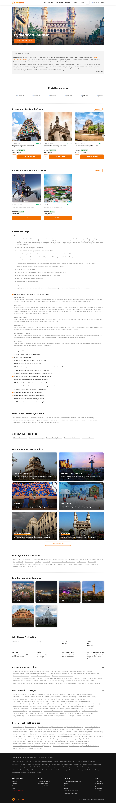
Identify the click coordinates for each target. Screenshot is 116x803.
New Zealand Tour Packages (21, 746)
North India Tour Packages (69, 697)
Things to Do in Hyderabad (54, 438)
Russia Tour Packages (19, 743)
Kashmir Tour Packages (51, 694)
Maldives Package (18, 727)
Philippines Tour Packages (34, 741)
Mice (82, 2)
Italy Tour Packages (70, 734)
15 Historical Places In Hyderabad (22, 683)
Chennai (16, 601)
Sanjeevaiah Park (18, 562)
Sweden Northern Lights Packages (41, 746)
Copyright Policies (43, 786)
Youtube (99, 790)
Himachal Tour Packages (35, 694)
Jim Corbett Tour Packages (38, 704)
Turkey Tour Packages (19, 736)
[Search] (88, 2)
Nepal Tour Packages (95, 736)
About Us (14, 781)
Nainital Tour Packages (69, 706)
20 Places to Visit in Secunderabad (66, 683)
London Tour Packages (80, 732)
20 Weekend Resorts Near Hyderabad (81, 671)
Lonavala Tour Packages (83, 716)
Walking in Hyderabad (36, 422)
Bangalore (87, 601)
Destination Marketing (70, 793)
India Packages (16, 757)
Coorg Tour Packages (51, 713)
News (14, 788)
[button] (19, 26)
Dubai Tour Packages (44, 727)
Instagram (100, 783)
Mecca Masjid (92, 562)
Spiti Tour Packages (31, 761)
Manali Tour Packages (67, 701)
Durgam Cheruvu (51, 559)
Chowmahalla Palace (38, 559)
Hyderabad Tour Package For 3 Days (86, 146)
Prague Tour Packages (48, 743)
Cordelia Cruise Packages (20, 713)
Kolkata (40, 625)
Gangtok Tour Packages (78, 699)
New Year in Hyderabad (73, 420)
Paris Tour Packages (65, 732)
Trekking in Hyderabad (36, 418)
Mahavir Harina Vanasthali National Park (91, 559)
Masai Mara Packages (63, 743)
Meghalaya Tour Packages (21, 704)
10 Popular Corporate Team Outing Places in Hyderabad (29, 673)
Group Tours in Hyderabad (89, 420)
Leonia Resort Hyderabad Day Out (54, 207)
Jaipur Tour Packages (87, 708)
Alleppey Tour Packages (34, 772)
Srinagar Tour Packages (51, 716)
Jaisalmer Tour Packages (64, 767)
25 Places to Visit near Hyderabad (23, 671)
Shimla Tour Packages (52, 701)
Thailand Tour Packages (20, 729)
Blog (65, 786)
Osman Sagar (29, 562)
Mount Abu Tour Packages (72, 711)
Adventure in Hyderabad (52, 422)
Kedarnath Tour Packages (85, 706)
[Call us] (14, 157)
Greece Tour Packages (51, 732)
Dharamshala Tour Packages (39, 708)
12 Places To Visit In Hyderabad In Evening (52, 681)
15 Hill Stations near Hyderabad (59, 671)
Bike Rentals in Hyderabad (20, 418)
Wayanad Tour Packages (57, 708)
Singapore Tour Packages (92, 727)
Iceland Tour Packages (84, 734)
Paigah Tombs (17, 559)
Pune (62, 601)
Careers (14, 783)
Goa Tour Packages (37, 697)
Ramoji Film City (31, 567)
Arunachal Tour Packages (72, 704)
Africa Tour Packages (82, 741)
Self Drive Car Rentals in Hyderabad (23, 420)
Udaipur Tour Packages (35, 711)
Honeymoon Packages (46, 757)
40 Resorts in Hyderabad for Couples (89, 683)
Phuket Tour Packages (95, 732)
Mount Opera (62, 564)
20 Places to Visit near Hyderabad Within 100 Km (85, 673)
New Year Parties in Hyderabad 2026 (58, 673)
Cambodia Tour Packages (91, 746)
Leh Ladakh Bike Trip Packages (38, 706)
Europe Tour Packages (59, 727)
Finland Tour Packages (38, 734)
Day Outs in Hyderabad (42, 420)
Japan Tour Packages (85, 739)
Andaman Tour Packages (84, 694)
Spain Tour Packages (49, 736)
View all (97, 109)
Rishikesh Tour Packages (82, 701)
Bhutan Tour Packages (35, 729)
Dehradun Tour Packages (66, 716)
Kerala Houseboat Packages (90, 704)
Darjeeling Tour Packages (20, 706)
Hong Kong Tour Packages (52, 741)
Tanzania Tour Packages (35, 748)
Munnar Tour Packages (36, 713)
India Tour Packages (36, 699)
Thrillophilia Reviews (18, 786)
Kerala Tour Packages (72, 708)
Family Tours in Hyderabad (21, 422)
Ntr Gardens (26, 559)
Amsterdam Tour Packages (54, 734)
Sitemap (66, 788)
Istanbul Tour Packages (80, 736)
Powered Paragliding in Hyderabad (23, 207)
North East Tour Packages (20, 699)
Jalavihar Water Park (19, 567)
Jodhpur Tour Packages (20, 711)
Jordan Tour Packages (19, 748)
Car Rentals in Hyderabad (85, 418)
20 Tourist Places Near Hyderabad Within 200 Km (57, 678)
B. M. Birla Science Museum (75, 564)
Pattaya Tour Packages (36, 732)
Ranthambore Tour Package (90, 711)
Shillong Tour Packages (66, 713)
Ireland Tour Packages (67, 741)
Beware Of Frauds (18, 790)
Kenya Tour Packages (34, 743)
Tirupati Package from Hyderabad (23, 146)
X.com (98, 786)
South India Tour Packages (87, 697)
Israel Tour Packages (75, 746)
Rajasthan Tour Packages (67, 694)
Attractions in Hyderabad (52, 418)
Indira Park (38, 562)
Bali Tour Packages (30, 727)
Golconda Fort (63, 559)
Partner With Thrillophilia (71, 790)
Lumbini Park (46, 562)
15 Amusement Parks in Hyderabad (44, 683)
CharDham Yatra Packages (21, 708)
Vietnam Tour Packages (36, 739)
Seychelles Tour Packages (84, 729)
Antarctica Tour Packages (79, 743)
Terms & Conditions (44, 781)
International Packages (30, 757)
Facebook (99, 781)
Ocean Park (39, 564)
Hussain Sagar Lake (29, 564)
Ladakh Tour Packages (19, 694)
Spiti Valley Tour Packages (52, 697)
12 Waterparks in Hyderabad (21, 676)
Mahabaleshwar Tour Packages (84, 713)
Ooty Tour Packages (63, 699)
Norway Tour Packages (34, 736)
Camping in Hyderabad (58, 420)
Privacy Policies (43, 783)
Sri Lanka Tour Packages (51, 729)
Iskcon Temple (17, 564)
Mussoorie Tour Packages (55, 704)
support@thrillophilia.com (73, 781)
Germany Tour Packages (64, 736)
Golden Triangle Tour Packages (53, 711)
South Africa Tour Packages (69, 739)
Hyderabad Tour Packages (36, 438)
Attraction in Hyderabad (20, 438)
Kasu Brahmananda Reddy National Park (63, 562)
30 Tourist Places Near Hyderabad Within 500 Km (80, 681)
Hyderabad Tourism (88, 438)
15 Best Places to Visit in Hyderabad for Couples (88, 678)
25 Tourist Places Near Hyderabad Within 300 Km (27, 678)
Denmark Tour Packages (60, 746)
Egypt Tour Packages (19, 741)
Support (66, 783)
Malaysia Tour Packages (20, 739)
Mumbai (40, 601)
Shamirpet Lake (73, 559)
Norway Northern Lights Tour (21, 734)
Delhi (15, 625)
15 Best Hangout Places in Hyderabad (62, 676)
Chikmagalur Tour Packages (21, 701)
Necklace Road (81, 562)
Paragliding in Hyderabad (68, 418)
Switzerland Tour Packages (75, 727)
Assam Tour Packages (94, 764)
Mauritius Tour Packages (67, 729)
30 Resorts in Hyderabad (41, 671)
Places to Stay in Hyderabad (72, 438)
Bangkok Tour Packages (20, 732)
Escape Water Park (50, 564)
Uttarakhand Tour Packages (21, 697)
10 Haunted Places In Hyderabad (40, 676)
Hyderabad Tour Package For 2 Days (55, 146)
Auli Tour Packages (54, 706)
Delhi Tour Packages (50, 699)
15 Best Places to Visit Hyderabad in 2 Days (25, 681)
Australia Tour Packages (52, 739)
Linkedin (99, 788)
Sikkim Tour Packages (37, 701)
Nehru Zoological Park (91, 564)
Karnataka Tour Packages (34, 716)
